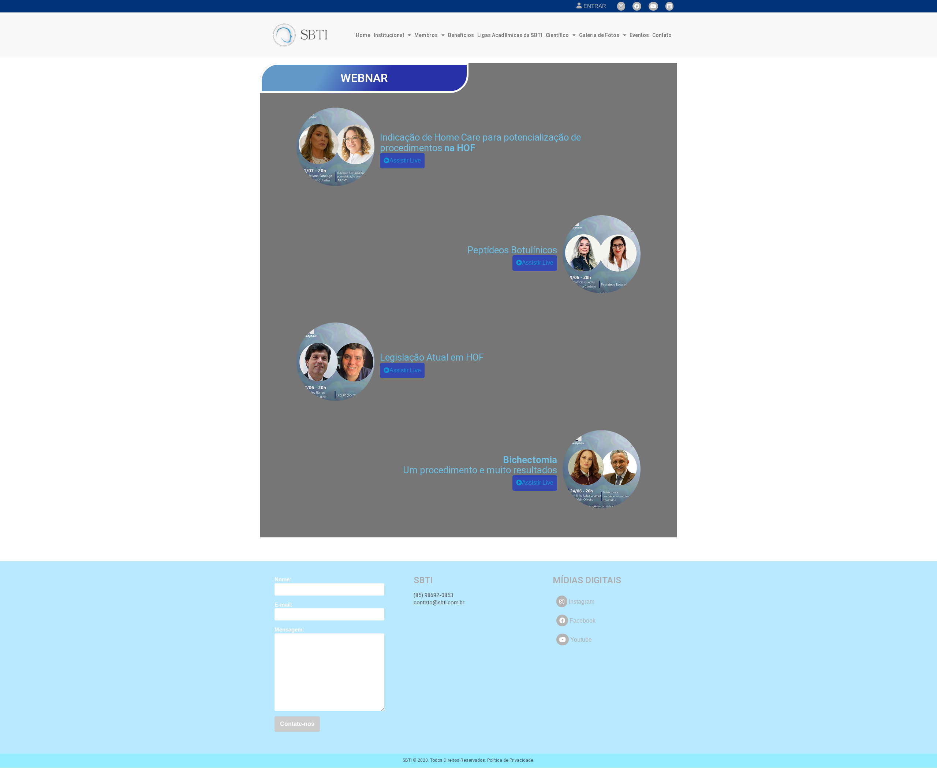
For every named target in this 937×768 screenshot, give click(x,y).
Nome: (283, 579)
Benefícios (461, 35)
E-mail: (283, 604)
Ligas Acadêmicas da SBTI (509, 35)
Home (363, 35)
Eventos (639, 35)
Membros (426, 35)
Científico (557, 35)
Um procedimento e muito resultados (480, 465)
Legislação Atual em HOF (432, 357)
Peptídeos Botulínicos (512, 250)
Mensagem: (289, 629)
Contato (662, 35)
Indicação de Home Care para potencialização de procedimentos (480, 142)
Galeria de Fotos (599, 35)
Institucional (389, 35)
